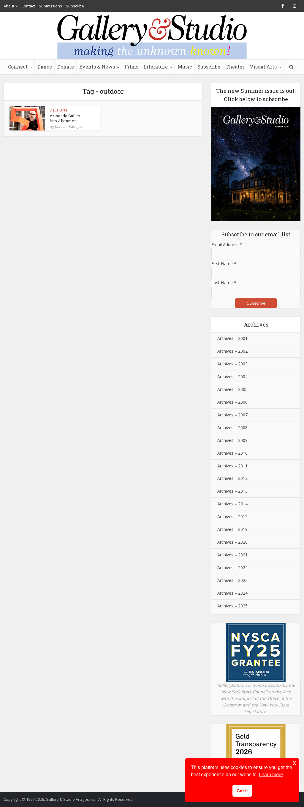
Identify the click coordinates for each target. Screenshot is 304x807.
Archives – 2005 (232, 389)
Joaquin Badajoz (69, 126)
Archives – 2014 (232, 504)
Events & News (97, 66)
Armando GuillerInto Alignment (65, 118)
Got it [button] (242, 790)
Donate (65, 66)
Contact (28, 6)
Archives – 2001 (232, 338)
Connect (18, 66)
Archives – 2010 (232, 453)
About (9, 6)
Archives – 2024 (232, 593)
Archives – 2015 (232, 516)
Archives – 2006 (232, 402)
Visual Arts (263, 66)
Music (185, 66)
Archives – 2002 (232, 351)
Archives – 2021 (232, 555)
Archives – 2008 (232, 427)
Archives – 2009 (232, 440)
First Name (223, 263)
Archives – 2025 (232, 606)
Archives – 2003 (232, 364)
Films (131, 66)
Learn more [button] (271, 774)
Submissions (50, 6)
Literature (156, 66)
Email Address (226, 244)
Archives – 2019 (232, 529)
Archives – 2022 (232, 567)
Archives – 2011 (232, 466)
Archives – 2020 (232, 542)
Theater (235, 66)
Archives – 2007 (232, 415)
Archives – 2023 (232, 580)
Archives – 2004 (232, 376)
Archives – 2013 (232, 491)
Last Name (223, 282)
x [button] (294, 762)
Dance (44, 66)
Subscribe (75, 6)
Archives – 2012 (232, 478)
